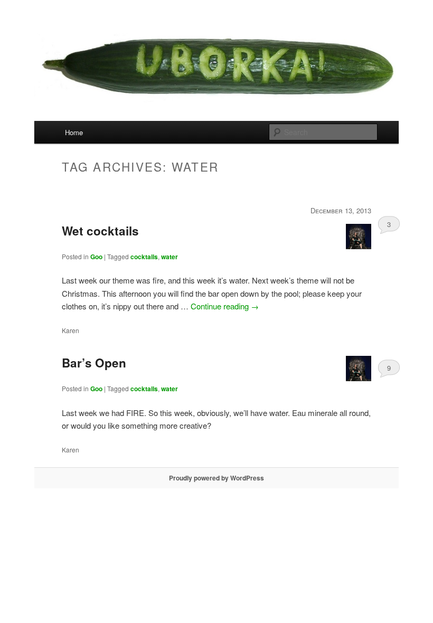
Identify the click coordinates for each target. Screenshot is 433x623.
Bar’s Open (94, 362)
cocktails (144, 256)
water (169, 256)
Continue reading (225, 305)
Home (74, 132)
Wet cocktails (100, 230)
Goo (96, 256)
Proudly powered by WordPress (216, 478)
